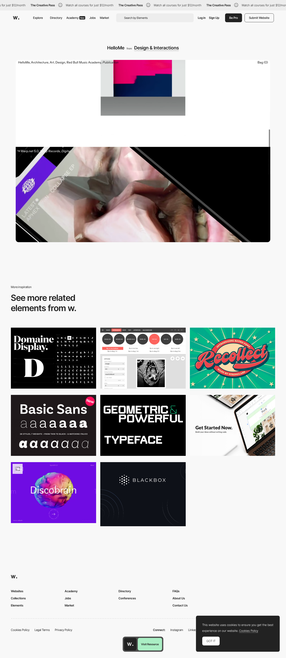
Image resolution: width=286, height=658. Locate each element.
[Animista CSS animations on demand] (143, 358)
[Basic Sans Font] (53, 425)
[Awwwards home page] (130, 644)
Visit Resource (150, 644)
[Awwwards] (16, 17)
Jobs (92, 17)
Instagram (176, 630)
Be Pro (233, 17)
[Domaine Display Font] (53, 358)
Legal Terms (42, 630)
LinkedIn (193, 630)
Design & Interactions (156, 47)
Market (104, 17)
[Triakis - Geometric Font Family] (143, 425)
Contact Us (180, 605)
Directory (56, 17)
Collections (18, 598)
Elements (17, 605)
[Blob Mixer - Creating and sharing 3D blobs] (53, 492)
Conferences (127, 598)
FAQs (176, 591)
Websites (17, 591)
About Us (179, 598)
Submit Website (259, 17)
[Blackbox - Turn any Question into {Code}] (143, 494)
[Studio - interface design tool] (232, 425)
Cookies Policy (20, 630)
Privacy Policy (63, 630)
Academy (75, 17)
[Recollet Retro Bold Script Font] (232, 358)
